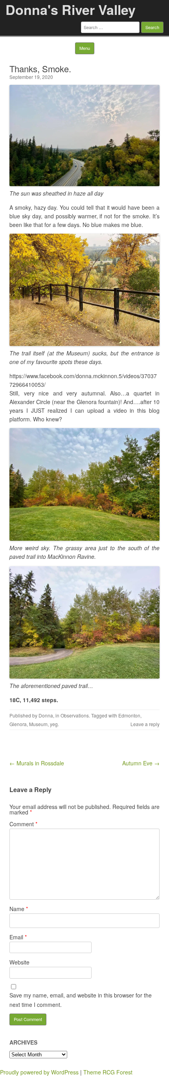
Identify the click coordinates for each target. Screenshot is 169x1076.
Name (18, 909)
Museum (38, 724)
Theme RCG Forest (107, 1072)
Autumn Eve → (141, 763)
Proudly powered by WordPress (39, 1072)
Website (19, 962)
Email (18, 937)
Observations (75, 715)
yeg (54, 724)
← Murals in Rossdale (36, 763)
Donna (46, 715)
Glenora (18, 724)
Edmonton (129, 715)
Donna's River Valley (71, 9)
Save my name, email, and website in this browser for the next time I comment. (80, 999)
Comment (23, 824)
